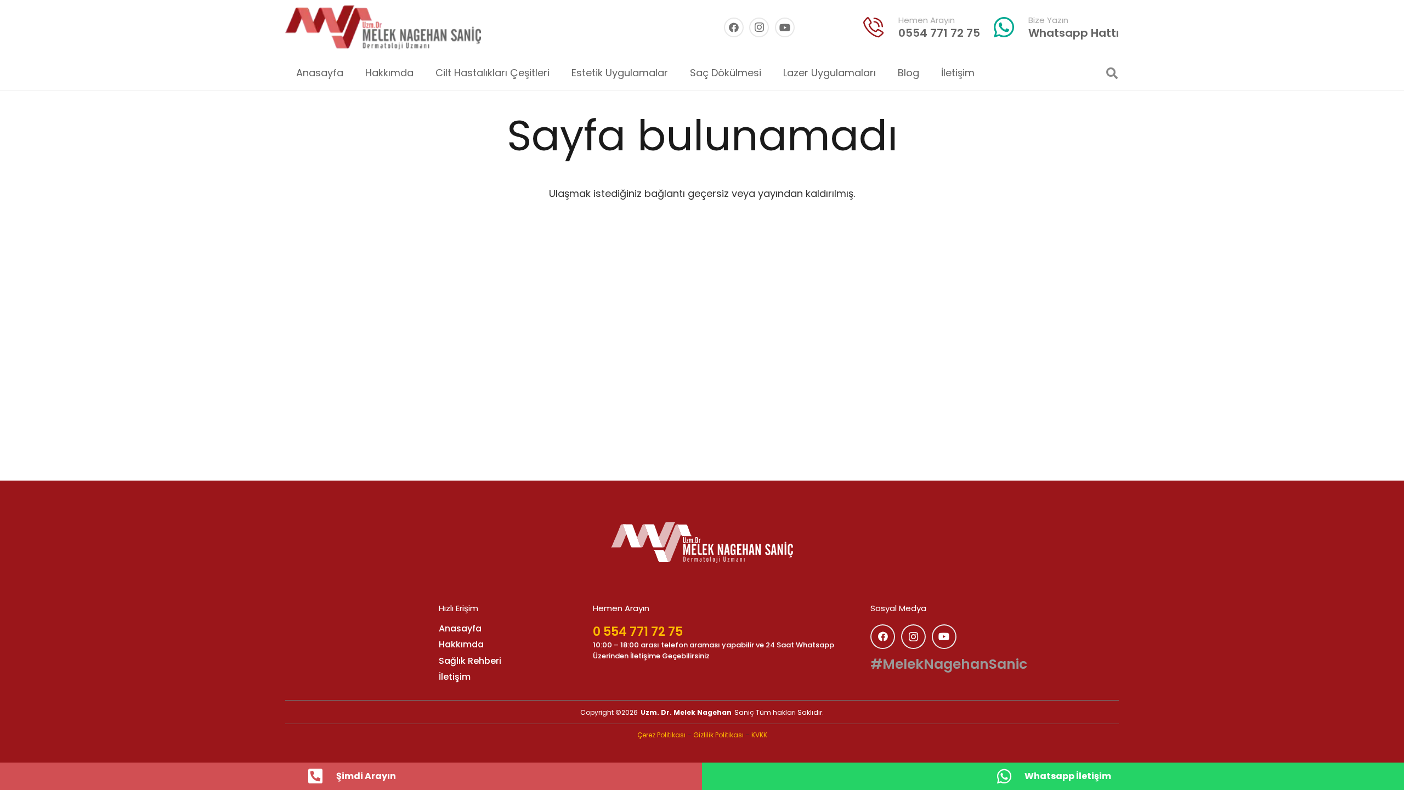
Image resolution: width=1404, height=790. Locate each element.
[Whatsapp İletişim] (1009, 776)
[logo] (702, 542)
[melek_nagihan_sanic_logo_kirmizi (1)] (383, 27)
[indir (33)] (873, 27)
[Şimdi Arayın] (321, 776)
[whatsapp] (1004, 27)
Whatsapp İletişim (1067, 776)
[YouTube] (785, 27)
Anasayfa (460, 628)
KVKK (759, 735)
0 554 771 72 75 (638, 631)
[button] (558, 73)
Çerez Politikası (661, 735)
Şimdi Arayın (366, 776)
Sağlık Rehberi (470, 660)
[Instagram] (759, 27)
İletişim (455, 676)
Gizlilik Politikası (718, 735)
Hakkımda (461, 644)
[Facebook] (734, 27)
